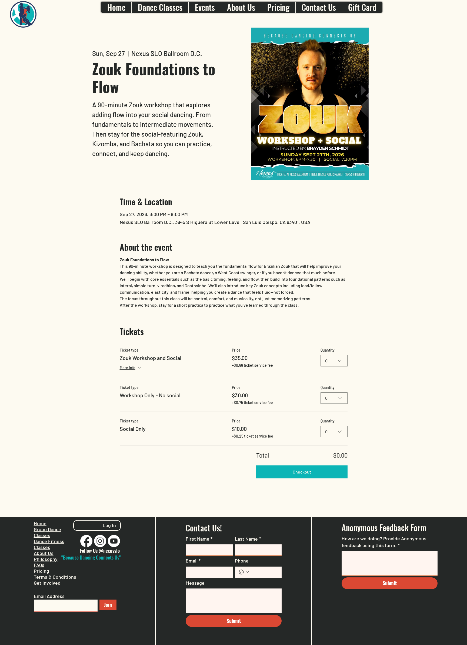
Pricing (41, 571)
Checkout (302, 471)
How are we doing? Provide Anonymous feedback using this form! (384, 541)
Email (193, 561)
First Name (199, 539)
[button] (159, 7)
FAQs (39, 565)
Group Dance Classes (47, 532)
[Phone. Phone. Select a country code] (244, 572)
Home (40, 523)
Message (195, 583)
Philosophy (46, 559)
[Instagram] (100, 541)
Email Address (49, 596)
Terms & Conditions (55, 577)
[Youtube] (114, 541)
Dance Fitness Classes (49, 544)
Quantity (328, 350)
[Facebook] (86, 541)
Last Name (248, 539)
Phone (242, 561)
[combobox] (334, 360)
